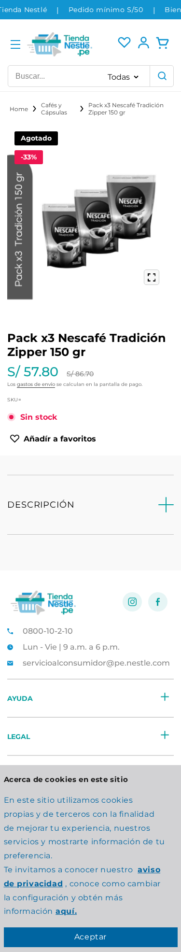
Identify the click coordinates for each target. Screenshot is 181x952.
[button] (15, 45)
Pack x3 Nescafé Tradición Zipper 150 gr (126, 108)
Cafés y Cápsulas (54, 108)
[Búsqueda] (162, 76)
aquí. (66, 911)
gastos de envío (36, 384)
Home (19, 109)
